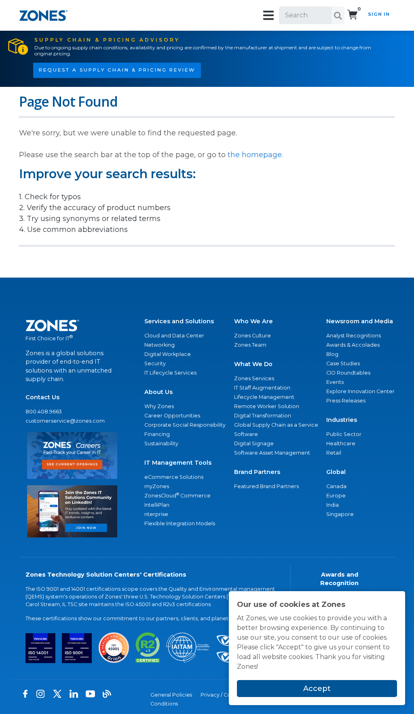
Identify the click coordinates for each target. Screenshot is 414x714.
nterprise (156, 514)
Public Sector (343, 434)
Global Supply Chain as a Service (276, 425)
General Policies (171, 695)
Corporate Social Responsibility (185, 425)
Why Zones (159, 406)
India (332, 505)
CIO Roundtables (348, 373)
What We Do (253, 364)
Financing (157, 434)
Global (336, 472)
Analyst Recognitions (353, 336)
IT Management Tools (177, 462)
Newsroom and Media (359, 321)
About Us (158, 392)
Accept (317, 688)
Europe (336, 496)
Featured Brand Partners (266, 486)
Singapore (340, 514)
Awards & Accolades (353, 345)
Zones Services (254, 378)
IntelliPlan (156, 505)
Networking (159, 345)
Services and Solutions (179, 321)
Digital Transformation (262, 416)
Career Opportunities (172, 416)
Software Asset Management (272, 453)
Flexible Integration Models (179, 523)
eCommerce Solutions (173, 477)
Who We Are (253, 321)
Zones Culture (252, 336)
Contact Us (42, 397)
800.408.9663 (43, 412)
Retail (333, 453)
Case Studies (343, 363)
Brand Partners (257, 472)
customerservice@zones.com (65, 421)
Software (246, 434)
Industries (341, 419)
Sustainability (161, 443)
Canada (336, 486)
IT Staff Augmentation (262, 388)
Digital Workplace (167, 354)
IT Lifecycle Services (170, 373)
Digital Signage (254, 443)
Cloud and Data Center (174, 336)
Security (155, 363)
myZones (156, 486)
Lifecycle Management (264, 397)
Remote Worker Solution (266, 406)
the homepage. (255, 154)
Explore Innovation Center (360, 391)
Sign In (379, 14)
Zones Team (250, 345)
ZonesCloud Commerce (177, 495)
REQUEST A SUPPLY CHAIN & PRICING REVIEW (117, 70)
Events (335, 382)
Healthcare (340, 443)
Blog (332, 354)
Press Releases (345, 401)
